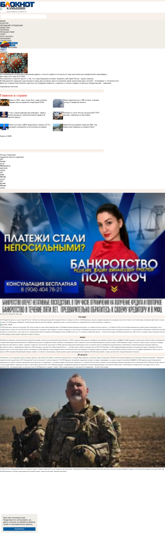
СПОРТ (3, 34)
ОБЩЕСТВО (5, 28)
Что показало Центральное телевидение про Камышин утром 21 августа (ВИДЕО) (98, 340)
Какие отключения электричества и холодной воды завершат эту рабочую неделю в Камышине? (80, 357)
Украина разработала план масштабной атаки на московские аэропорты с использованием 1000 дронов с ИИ (119, 329)
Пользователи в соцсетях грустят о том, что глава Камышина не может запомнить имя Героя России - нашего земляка (46, 79)
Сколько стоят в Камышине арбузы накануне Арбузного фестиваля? (24, 357)
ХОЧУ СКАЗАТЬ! (6, 36)
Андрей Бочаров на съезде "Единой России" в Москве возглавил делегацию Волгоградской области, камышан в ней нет (41, 320)
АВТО (13, 45)
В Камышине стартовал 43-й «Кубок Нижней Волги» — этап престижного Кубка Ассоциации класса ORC (66, 347)
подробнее (19, 157)
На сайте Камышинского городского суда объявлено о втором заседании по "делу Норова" (52, 329)
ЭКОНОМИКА (5, 39)
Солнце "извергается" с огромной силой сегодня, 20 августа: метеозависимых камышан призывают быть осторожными (105, 362)
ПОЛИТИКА (4, 30)
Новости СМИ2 (6, 136)
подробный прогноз (7, 157)
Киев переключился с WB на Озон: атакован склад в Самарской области (142, 332)
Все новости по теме (8, 76)
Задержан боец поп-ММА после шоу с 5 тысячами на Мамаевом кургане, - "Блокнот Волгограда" (85, 332)
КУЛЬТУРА (4, 23)
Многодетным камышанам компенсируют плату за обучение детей (80, 344)
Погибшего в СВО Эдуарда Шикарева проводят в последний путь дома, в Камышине (129, 347)
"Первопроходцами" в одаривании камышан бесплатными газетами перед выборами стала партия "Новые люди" (86, 364)
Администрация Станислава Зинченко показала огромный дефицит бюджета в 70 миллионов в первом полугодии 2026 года (125, 469)
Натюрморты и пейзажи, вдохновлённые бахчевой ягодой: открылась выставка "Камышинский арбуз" (35, 471)
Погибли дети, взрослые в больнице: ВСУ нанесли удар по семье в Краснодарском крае (31, 327)
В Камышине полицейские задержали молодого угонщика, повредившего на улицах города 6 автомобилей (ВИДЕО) (100, 360)
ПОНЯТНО (19, 529)
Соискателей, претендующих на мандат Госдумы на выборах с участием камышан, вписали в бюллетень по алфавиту (106, 349)
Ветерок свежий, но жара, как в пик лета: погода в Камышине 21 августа (116, 351)
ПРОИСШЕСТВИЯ (7, 32)
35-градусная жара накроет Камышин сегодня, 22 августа (21, 334)
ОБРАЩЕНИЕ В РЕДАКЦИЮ (11, 25)
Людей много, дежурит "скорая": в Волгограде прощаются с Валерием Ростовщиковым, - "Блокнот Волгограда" (73, 367)
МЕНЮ (2, 21)
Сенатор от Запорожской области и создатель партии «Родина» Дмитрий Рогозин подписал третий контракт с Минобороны (42, 469)
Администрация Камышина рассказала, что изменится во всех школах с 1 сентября (89, 327)
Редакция (3, 52)
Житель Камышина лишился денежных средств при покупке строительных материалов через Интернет (35, 340)
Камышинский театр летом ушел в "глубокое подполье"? (42, 360)
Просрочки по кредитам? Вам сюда (11, 314)
